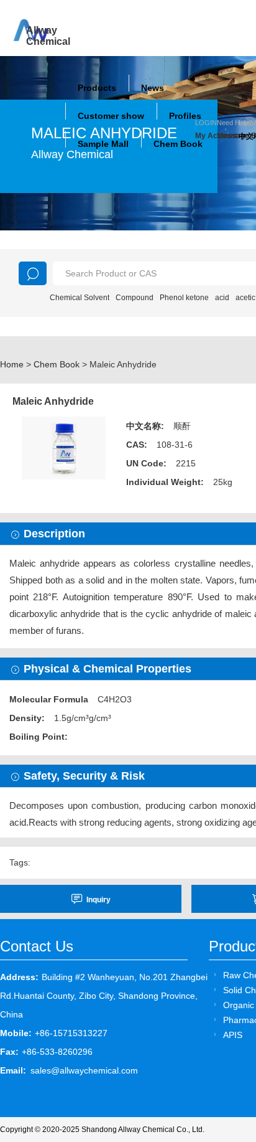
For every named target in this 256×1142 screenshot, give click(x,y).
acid (222, 297)
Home (12, 364)
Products (97, 88)
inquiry (98, 899)
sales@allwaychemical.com (84, 1070)
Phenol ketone (184, 297)
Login (206, 122)
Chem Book (178, 144)
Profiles (185, 116)
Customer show (111, 116)
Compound (134, 297)
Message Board (228, 135)
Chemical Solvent (79, 297)
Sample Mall (103, 144)
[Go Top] (223, 1038)
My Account (206, 135)
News (152, 88)
